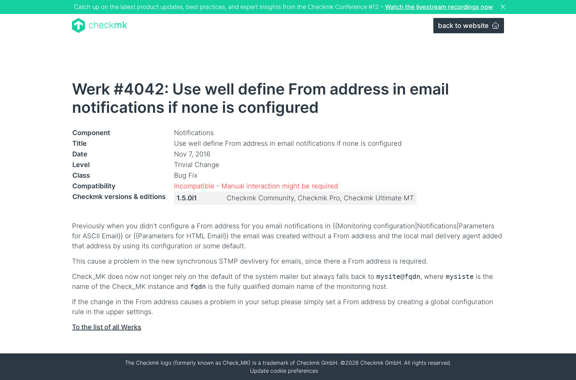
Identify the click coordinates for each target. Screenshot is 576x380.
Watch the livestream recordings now (439, 6)
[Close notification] (503, 7)
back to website (464, 26)
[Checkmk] (99, 25)
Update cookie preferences (284, 370)
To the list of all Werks (106, 327)
